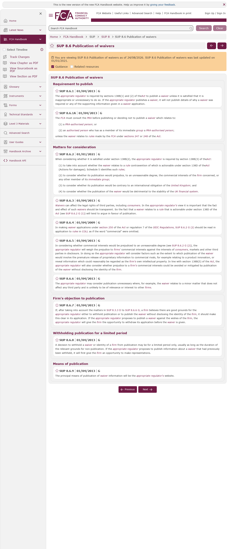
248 (145, 136)
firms (148, 287)
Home (54, 36)
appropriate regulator (73, 96)
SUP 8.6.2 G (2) (184, 227)
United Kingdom (180, 185)
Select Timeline (17, 49)
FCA (63, 118)
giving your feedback (162, 4)
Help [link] (158, 13)
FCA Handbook (73, 36)
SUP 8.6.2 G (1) (75, 213)
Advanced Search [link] (142, 13)
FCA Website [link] (103, 13)
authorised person (77, 130)
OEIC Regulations (163, 227)
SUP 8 (105, 36)
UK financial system (186, 191)
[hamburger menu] (51, 15)
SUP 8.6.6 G (132, 310)
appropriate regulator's (163, 205)
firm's (132, 261)
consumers (133, 205)
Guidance (61, 66)
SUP (92, 36)
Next (145, 389)
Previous (130, 389)
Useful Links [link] (121, 13)
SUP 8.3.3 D (114, 310)
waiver (165, 96)
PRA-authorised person (78, 124)
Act (143, 96)
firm (199, 175)
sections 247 (131, 136)
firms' (117, 249)
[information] (42, 49)
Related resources (86, 66)
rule (128, 165)
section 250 (106, 227)
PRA (89, 118)
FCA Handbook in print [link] (177, 13)
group (139, 130)
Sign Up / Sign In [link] (215, 13)
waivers (81, 209)
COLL (85, 231)
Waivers (60, 205)
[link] (71, 15)
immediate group (99, 179)
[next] (221, 45)
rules (91, 136)
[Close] (224, 4)
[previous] (211, 45)
